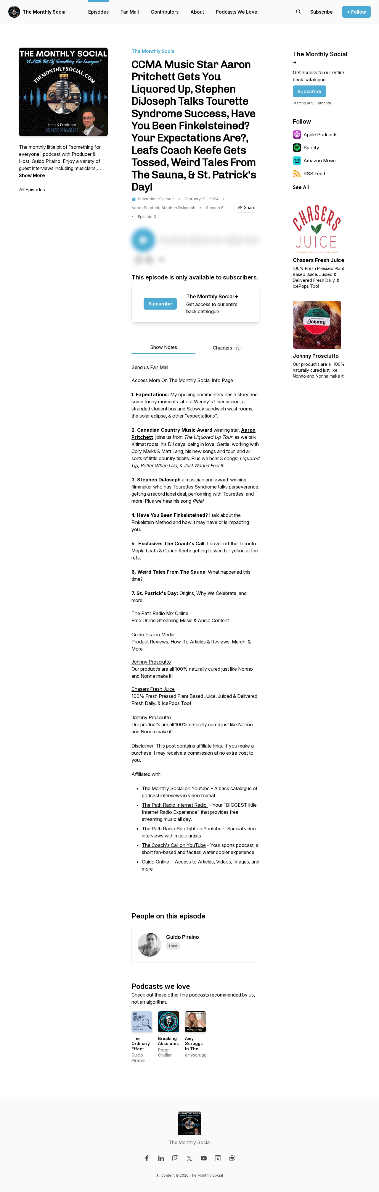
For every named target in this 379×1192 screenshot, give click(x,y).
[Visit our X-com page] (189, 1158)
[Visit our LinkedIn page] (161, 1158)
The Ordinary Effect (140, 1043)
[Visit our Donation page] (232, 1158)
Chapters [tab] (226, 348)
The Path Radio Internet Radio (175, 805)
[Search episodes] (298, 11)
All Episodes (32, 190)
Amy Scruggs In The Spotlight (194, 1046)
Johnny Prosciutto (151, 662)
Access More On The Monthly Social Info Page (182, 380)
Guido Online (156, 862)
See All (301, 187)
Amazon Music (319, 161)
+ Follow (356, 12)
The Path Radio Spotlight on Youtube (181, 829)
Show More (32, 175)
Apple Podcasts (320, 135)
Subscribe (160, 304)
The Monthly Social (45, 12)
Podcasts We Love (236, 12)
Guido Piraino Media (152, 635)
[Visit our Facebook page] (147, 1158)
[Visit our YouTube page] (204, 1158)
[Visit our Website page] (218, 1158)
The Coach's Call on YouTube (174, 845)
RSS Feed (314, 174)
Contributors (165, 12)
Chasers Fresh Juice (153, 689)
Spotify (311, 148)
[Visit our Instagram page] (175, 1158)
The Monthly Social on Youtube (176, 788)
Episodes (98, 12)
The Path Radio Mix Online (159, 613)
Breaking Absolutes (168, 1041)
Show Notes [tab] (163, 347)
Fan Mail (130, 12)
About (197, 12)
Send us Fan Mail (149, 367)
